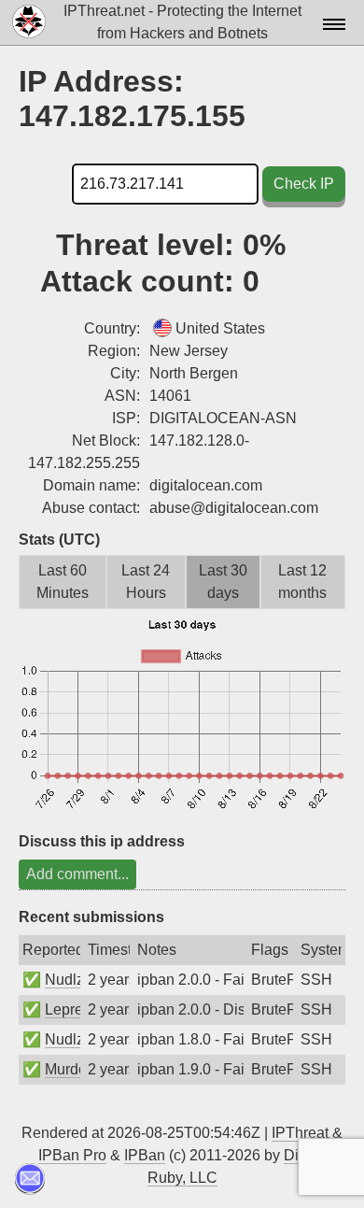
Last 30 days (223, 581)
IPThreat (300, 1133)
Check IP (303, 184)
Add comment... (77, 874)
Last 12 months (302, 581)
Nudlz (64, 980)
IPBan (144, 1155)
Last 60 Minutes (62, 581)
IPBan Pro (72, 1155)
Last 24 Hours (145, 581)
